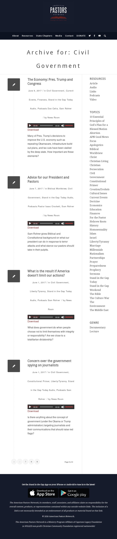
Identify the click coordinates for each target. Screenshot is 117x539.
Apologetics (96, 145)
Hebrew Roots (98, 221)
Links (93, 91)
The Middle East (99, 310)
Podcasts (42, 108)
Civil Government (55, 90)
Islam (93, 233)
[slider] (69, 125)
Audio (33, 108)
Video (93, 99)
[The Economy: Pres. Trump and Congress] (14, 84)
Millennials (96, 249)
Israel (93, 237)
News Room (54, 117)
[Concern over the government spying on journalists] (14, 366)
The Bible (95, 294)
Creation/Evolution (101, 189)
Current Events (98, 197)
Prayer (94, 261)
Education (95, 209)
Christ (93, 157)
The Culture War (99, 298)
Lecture (94, 331)
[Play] (30, 125)
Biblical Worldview (57, 188)
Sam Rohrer (65, 108)
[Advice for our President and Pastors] (14, 182)
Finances (42, 99)
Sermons (95, 273)
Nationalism (97, 253)
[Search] (104, 36)
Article (94, 83)
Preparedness (98, 265)
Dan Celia (53, 108)
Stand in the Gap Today (60, 99)
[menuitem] (15, 36)
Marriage (95, 245)
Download (33, 129)
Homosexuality (98, 229)
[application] (51, 125)
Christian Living (99, 161)
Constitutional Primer (38, 381)
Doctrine (95, 201)
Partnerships (97, 257)
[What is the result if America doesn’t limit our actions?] (14, 276)
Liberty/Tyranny (38, 291)
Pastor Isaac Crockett (49, 206)
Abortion (95, 133)
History (94, 225)
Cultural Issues (98, 193)
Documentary (98, 327)
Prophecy (95, 269)
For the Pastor (98, 217)
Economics (96, 205)
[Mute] (62, 125)
